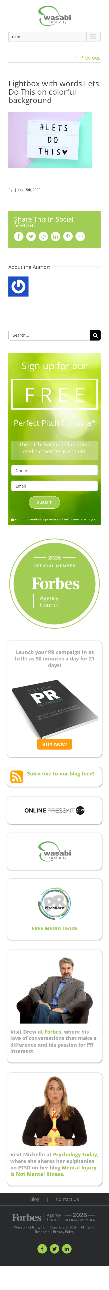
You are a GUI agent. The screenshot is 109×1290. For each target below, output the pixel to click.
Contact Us (67, 1199)
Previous (90, 57)
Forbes (52, 1031)
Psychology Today (75, 1154)
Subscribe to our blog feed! (60, 773)
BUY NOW (54, 744)
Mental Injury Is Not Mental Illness (53, 1170)
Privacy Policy (63, 1231)
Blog (34, 1199)
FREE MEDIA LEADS (55, 928)
